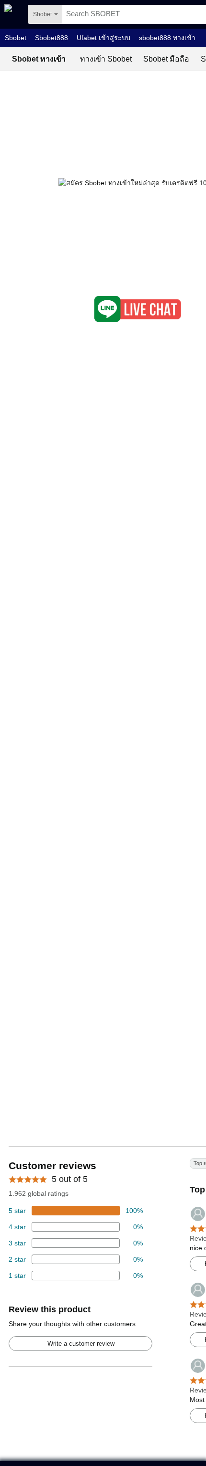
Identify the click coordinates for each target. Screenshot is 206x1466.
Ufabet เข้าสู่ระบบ (103, 38)
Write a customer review (80, 1343)
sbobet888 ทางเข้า (167, 38)
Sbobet (15, 38)
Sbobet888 (51, 38)
